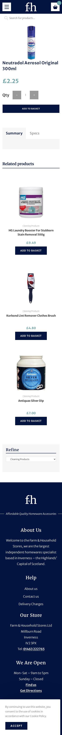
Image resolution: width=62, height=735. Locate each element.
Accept (16, 725)
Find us (31, 685)
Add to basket (31, 108)
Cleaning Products (31, 226)
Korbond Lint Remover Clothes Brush (31, 315)
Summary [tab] (14, 133)
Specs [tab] (34, 133)
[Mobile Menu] (6, 7)
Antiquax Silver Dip (31, 400)
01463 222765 (34, 649)
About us (31, 589)
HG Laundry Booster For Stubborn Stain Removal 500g (31, 232)
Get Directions (31, 691)
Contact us (31, 596)
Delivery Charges (31, 604)
